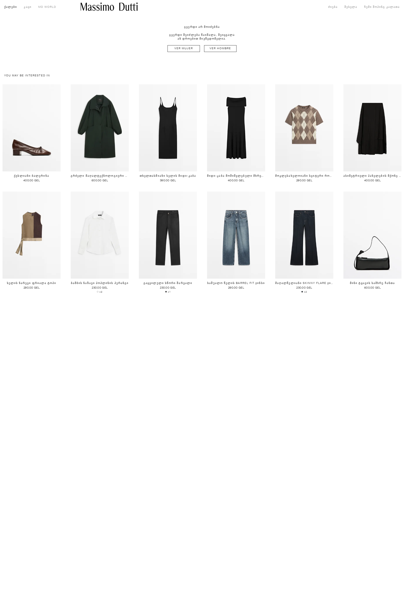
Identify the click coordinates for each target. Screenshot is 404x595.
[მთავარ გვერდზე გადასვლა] (109, 6)
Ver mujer (183, 48)
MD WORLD (47, 7)
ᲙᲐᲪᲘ (27, 7)
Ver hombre (220, 48)
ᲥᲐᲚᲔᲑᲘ (10, 7)
